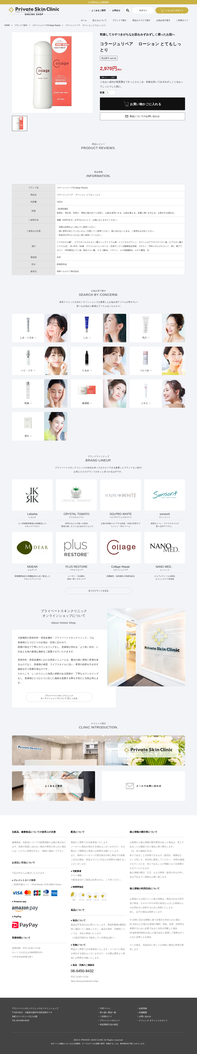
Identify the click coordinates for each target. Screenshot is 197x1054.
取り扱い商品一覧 (108, 1012)
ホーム (84, 20)
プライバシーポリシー (110, 1020)
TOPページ (105, 1008)
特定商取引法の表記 (109, 1024)
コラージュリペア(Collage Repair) (46, 25)
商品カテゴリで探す (141, 20)
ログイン (143, 10)
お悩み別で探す (163, 20)
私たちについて (100, 20)
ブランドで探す (119, 20)
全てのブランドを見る (98, 591)
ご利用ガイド (182, 20)
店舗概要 (143, 1012)
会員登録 (143, 1008)
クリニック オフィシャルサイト (153, 1020)
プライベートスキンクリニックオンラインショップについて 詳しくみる (59, 697)
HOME (7, 25)
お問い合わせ (145, 1016)
